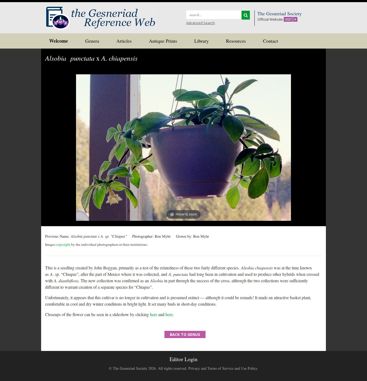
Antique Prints (163, 41)
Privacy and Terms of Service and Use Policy (222, 368)
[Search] (246, 15)
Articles (124, 41)
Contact (270, 41)
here (153, 314)
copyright (63, 244)
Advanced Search (200, 22)
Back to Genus (185, 334)
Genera (92, 41)
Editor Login (183, 359)
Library (201, 41)
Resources (236, 41)
